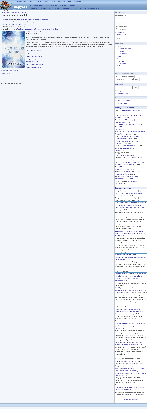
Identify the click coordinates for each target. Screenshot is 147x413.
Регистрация (120, 32)
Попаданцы (128, 207)
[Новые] (35, 5)
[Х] (77, 8)
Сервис (130, 387)
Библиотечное (122, 56)
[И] (51, 8)
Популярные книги (122, 93)
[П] (65, 8)
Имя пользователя (120, 15)
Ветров (133, 274)
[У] (73, 8)
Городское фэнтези (130, 311)
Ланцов (131, 203)
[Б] (37, 8)
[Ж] (47, 8)
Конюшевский (133, 342)
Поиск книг (119, 84)
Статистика (61, 2)
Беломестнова (120, 257)
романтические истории (34, 56)
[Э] (88, 8)
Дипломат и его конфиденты (134, 191)
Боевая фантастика (122, 193)
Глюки (69, 2)
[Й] (53, 8)
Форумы (45, 2)
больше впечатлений (131, 399)
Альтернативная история (124, 205)
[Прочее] (96, 8)
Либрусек (20, 7)
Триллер (118, 236)
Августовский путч (139, 387)
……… (142, 250)
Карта (53, 2)
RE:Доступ (132, 157)
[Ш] (83, 8)
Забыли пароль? (122, 34)
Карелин (125, 309)
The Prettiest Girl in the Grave (128, 233)
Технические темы (124, 66)
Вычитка (121, 61)
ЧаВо (120, 58)
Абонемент (77, 2)
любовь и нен (5, 73)
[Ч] (81, 8)
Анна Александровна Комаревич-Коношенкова (32, 19)
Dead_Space (119, 231)
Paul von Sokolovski (121, 274)
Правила (32, 2)
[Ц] (79, 8)
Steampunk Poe (140, 323)
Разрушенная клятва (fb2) (18, 12)
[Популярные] (62, 5)
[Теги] (75, 5)
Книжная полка (21, 2)
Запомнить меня (122, 29)
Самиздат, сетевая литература (125, 314)
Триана (129, 231)
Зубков (122, 191)
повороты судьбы (32, 59)
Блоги (39, 2)
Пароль (117, 21)
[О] (63, 8)
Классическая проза (129, 326)
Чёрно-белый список (124, 101)
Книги (8, 12)
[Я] (92, 8)
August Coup (119, 390)
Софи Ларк (4, 19)
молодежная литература (9, 70)
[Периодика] (53, 5)
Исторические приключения (124, 373)
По (133, 323)
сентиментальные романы (35, 64)
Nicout (117, 309)
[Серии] (46, 5)
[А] (35, 8)
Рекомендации (123, 53)
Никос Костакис (120, 203)
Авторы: (31, 8)
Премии (121, 51)
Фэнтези (132, 193)
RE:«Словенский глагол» (128, 124)
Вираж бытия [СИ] (140, 203)
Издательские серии (125, 48)
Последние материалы (124, 69)
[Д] (43, 8)
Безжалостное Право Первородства (13, 24)
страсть (28, 53)
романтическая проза (33, 67)
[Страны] (70, 5)
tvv (116, 191)
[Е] (45, 8)
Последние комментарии (124, 108)
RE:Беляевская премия (128, 146)
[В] (39, 8)
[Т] (71, 8)
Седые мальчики (130, 257)
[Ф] (75, 8)
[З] (49, 8)
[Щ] (85, 8)
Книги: (31, 5)
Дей (116, 361)
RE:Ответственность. (122, 155)
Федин (124, 368)
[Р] (67, 8)
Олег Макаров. (120, 387)
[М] (59, 8)
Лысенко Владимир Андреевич (125, 255)
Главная (3, 12)
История (129, 390)
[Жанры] (41, 5)
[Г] (41, 8)
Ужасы (142, 233)
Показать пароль (122, 26)
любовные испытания (33, 50)
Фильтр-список (121, 91)
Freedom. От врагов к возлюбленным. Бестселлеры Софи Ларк (37, 29)
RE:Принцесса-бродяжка (129, 160)
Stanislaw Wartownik (122, 323)
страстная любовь (32, 62)
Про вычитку (123, 63)
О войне (122, 259)
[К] (55, 8)
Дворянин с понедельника (129, 361)
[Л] (57, 8)
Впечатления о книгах (123, 188)
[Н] (61, 8)
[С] (69, 8)
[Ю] (90, 8)
